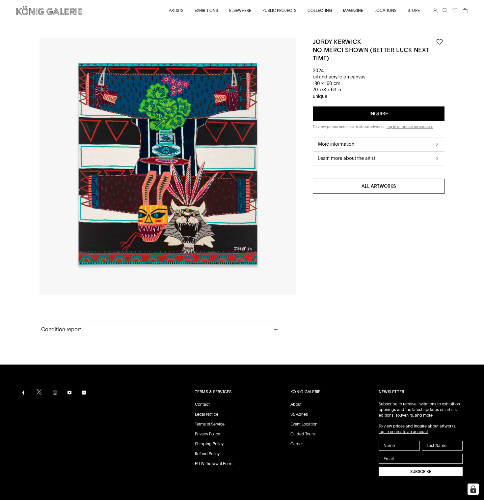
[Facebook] (23, 392)
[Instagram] (55, 392)
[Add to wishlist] (439, 42)
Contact (202, 404)
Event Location (303, 424)
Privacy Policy (207, 434)
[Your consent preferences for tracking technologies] (473, 489)
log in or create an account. (410, 126)
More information (336, 144)
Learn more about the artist (346, 158)
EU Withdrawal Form (213, 463)
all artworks (379, 186)
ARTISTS (176, 10)
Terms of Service (210, 424)
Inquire (378, 113)
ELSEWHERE (240, 10)
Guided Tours (302, 434)
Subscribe (420, 471)
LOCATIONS (385, 10)
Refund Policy (207, 454)
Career (296, 444)
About (296, 404)
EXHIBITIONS (206, 10)
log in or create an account (403, 431)
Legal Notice (206, 414)
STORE (414, 10)
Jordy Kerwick (337, 41)
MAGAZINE (353, 10)
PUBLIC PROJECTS (279, 10)
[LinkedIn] (84, 392)
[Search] (445, 10)
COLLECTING (320, 10)
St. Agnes (299, 414)
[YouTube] (69, 392)
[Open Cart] (465, 10)
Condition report (61, 329)
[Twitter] (39, 392)
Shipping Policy (209, 444)
